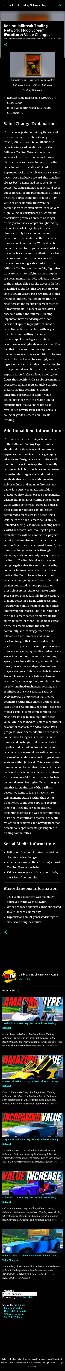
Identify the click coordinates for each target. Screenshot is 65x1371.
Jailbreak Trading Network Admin (39, 974)
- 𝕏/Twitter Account (13, 1314)
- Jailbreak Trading (13, 1308)
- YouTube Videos (12, 1317)
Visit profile (24, 979)
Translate (28, 1297)
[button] (6, 45)
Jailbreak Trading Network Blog (27, 5)
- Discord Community (14, 1311)
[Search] (60, 5)
